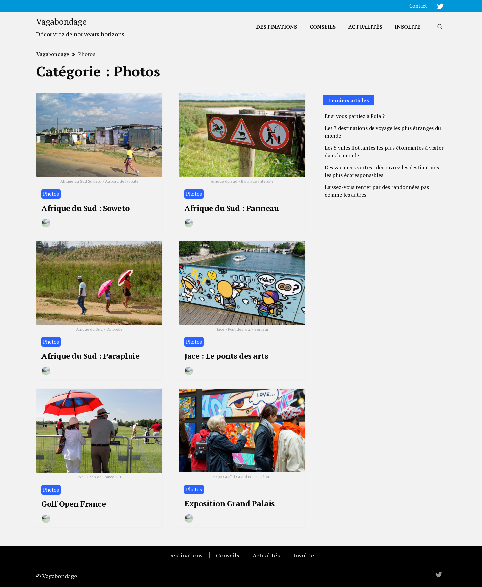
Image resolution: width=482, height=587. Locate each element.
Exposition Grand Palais (229, 503)
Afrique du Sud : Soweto (85, 208)
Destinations (276, 26)
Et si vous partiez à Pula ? (355, 116)
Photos (51, 194)
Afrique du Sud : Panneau (231, 208)
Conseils (323, 26)
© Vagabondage (56, 576)
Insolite (407, 26)
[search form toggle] (440, 27)
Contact (418, 6)
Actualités (365, 26)
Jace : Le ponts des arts (226, 356)
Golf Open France (73, 503)
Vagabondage (61, 21)
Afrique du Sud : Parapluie (90, 356)
